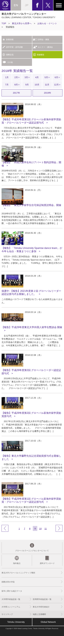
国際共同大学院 (8, 582)
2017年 (16, 93)
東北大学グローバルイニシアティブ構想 (18, 573)
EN (16, 5)
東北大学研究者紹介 (41, 607)
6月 (56, 77)
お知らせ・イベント (47, 23)
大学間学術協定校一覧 (11, 599)
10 (40, 528)
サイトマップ (7, 614)
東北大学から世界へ (22, 23)
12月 (56, 84)
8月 (16, 84)
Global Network (48, 622)
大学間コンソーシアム (11, 607)
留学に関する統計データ (12, 591)
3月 (26, 77)
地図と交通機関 (39, 614)
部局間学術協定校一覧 (42, 599)
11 (45, 528)
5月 (46, 77)
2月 (16, 77)
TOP (4, 23)
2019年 (47, 93)
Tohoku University (16, 622)
